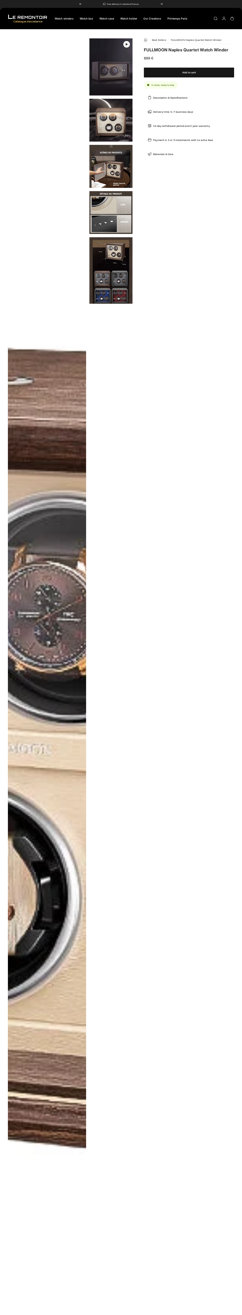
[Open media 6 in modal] (110, 270)
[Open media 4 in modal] (110, 166)
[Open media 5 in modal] (110, 212)
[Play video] (126, 44)
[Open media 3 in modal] (110, 120)
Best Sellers (159, 40)
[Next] (161, 4)
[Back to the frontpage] (145, 40)
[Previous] (80, 4)
